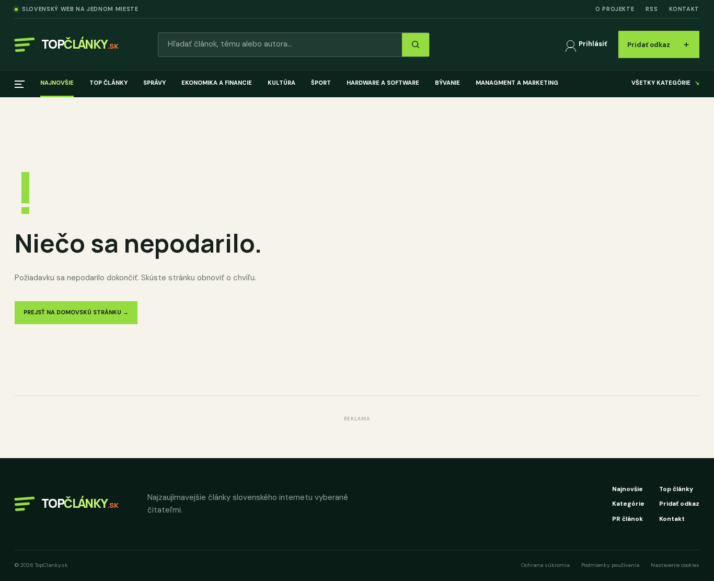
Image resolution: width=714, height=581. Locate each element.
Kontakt (684, 9)
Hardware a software (383, 82)
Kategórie (628, 503)
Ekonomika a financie (216, 82)
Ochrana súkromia (545, 565)
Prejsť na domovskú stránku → (76, 312)
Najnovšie (57, 82)
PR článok (627, 519)
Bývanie (447, 82)
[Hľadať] (415, 44)
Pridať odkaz (658, 44)
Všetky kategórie (665, 82)
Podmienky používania (610, 565)
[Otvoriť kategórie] (20, 84)
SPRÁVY (154, 82)
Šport (321, 82)
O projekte (615, 9)
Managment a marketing (517, 82)
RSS (652, 9)
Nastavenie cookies (675, 565)
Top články (108, 82)
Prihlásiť (593, 44)
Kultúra (281, 82)
